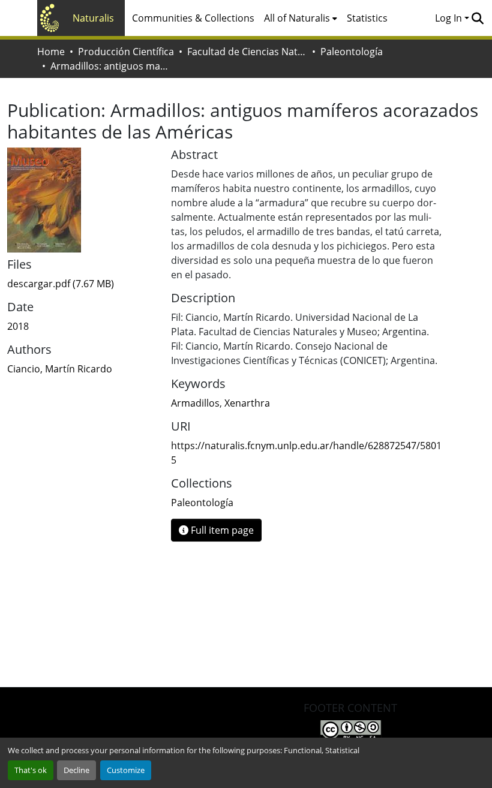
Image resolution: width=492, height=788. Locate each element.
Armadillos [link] (195, 403)
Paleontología (351, 51)
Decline (76, 770)
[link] (82, 283)
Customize (126, 770)
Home (51, 51)
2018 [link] (18, 326)
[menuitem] (300, 18)
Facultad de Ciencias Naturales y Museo (247, 51)
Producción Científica (126, 51)
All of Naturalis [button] (297, 18)
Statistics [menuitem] (367, 18)
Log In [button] (449, 18)
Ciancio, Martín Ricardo (59, 368)
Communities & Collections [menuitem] (193, 18)
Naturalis (93, 18)
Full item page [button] (221, 530)
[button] (477, 18)
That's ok (30, 770)
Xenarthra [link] (247, 403)
